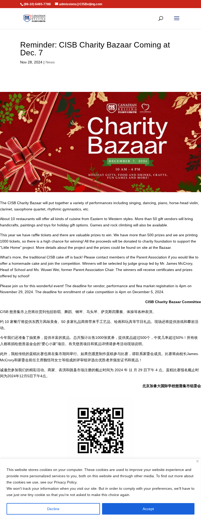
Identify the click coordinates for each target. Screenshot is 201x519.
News (50, 62)
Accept (148, 509)
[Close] (197, 461)
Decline (53, 509)
